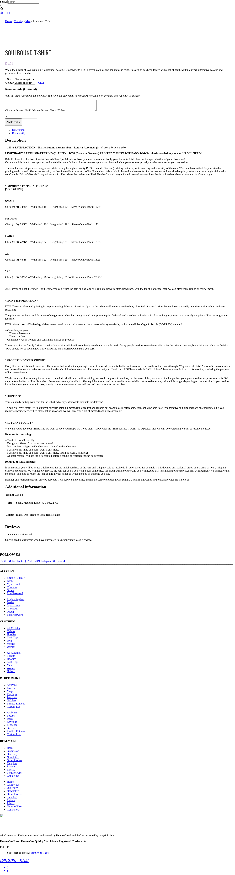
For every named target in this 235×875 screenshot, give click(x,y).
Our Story (12, 754)
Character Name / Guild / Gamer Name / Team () (35, 110)
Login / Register (15, 577)
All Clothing (13, 628)
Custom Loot (14, 706)
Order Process (14, 760)
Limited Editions (16, 703)
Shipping (12, 763)
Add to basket (13, 122)
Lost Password (15, 593)
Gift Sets (11, 700)
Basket (10, 580)
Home (8, 21)
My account (13, 584)
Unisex (11, 646)
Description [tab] (18, 129)
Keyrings (12, 694)
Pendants (12, 697)
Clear (41, 82)
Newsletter (13, 757)
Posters (11, 688)
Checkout (12, 587)
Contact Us (13, 775)
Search (3, 1)
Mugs (10, 691)
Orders (10, 590)
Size (9, 79)
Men (27, 21)
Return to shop (40, 853)
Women (11, 643)
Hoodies (11, 634)
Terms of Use (14, 772)
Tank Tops (12, 637)
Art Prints (12, 684)
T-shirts (11, 631)
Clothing (18, 21)
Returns (11, 766)
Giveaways (13, 750)
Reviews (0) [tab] (18, 133)
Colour (9, 82)
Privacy (11, 769)
